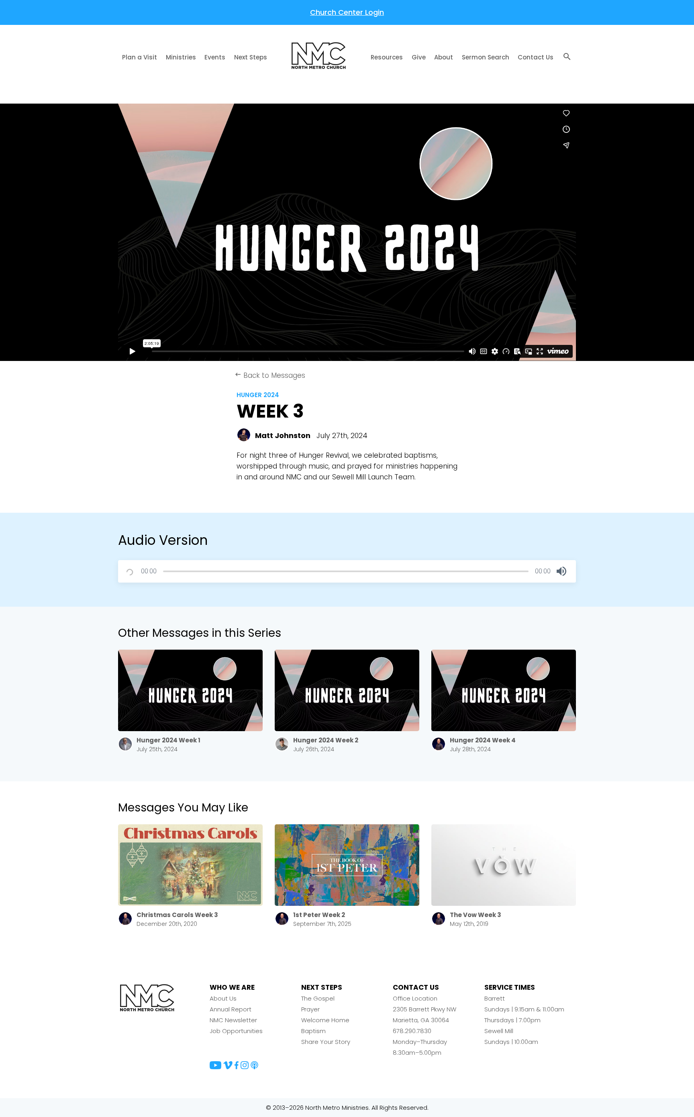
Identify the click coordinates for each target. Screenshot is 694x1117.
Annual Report (230, 1009)
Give (419, 57)
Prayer (310, 1009)
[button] (561, 571)
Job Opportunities (236, 1031)
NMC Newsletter (233, 1020)
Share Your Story (325, 1042)
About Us (223, 998)
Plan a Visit (139, 57)
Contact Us (535, 57)
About (443, 57)
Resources (387, 57)
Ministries (181, 57)
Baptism (313, 1031)
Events (214, 57)
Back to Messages (270, 375)
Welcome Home (325, 1020)
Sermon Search (485, 57)
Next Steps (250, 57)
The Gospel (318, 998)
